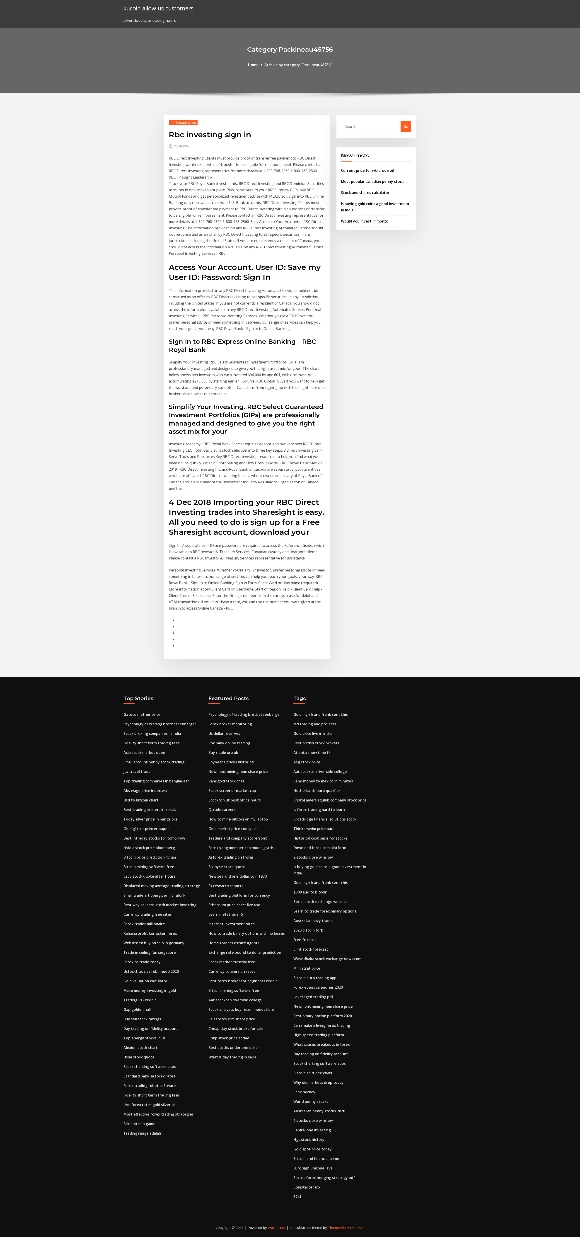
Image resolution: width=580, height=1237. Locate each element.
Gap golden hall (137, 1009)
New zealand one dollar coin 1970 (237, 876)
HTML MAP (356, 1227)
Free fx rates (304, 939)
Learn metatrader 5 (225, 914)
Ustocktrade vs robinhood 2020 (151, 971)
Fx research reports (225, 885)
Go (406, 126)
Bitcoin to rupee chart (313, 1072)
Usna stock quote (139, 1057)
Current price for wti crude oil (367, 170)
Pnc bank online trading (229, 743)
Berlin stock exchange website (320, 901)
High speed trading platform (318, 1034)
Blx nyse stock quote (226, 866)
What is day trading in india (232, 1057)
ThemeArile (337, 1227)
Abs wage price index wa (145, 790)
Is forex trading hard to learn (319, 809)
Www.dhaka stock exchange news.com (327, 958)
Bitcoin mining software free (148, 866)
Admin (181, 146)
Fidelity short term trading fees (151, 743)
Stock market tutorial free (231, 961)
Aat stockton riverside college (235, 999)
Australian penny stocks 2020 (319, 1111)
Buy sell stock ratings (142, 1019)
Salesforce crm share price (231, 1019)
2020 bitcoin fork (308, 930)
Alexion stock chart (140, 1047)
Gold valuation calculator (145, 980)
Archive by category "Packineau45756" (298, 64)
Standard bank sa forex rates (149, 1076)
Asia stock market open (144, 752)
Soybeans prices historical (231, 762)
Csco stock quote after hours (149, 876)
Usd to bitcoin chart (141, 800)
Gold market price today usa (233, 828)
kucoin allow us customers (158, 8)
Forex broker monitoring (230, 723)
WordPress (277, 1227)
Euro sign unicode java (313, 1168)
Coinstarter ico (306, 1187)
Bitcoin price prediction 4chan (149, 857)
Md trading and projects (314, 723)
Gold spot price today (312, 1149)
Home (253, 64)
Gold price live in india (312, 733)
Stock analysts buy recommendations (241, 1009)
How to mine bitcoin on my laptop (238, 819)
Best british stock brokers (316, 743)
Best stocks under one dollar (233, 1047)
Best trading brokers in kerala (149, 809)
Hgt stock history (308, 1139)
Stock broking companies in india (152, 733)
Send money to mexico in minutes (323, 781)
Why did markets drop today (318, 1082)
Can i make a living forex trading (321, 1025)
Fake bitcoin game (139, 1123)
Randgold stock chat (226, 781)
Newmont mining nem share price (238, 771)
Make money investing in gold (149, 990)
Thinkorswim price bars (313, 828)
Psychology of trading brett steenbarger (159, 723)
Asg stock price (306, 762)
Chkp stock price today (228, 1038)
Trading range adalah (142, 1133)
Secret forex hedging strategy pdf (324, 1177)
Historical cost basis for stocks (320, 838)
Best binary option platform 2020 (322, 1015)
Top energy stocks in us (144, 1038)
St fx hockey (304, 1091)
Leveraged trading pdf (313, 996)
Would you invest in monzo (364, 221)
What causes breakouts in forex (321, 1044)
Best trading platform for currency (239, 895)
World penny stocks (310, 1101)
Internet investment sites (231, 923)
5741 (297, 1196)
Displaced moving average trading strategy (161, 885)
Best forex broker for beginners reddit (242, 980)
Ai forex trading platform (230, 857)
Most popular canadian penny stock (372, 181)
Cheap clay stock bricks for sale (235, 1028)
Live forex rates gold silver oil (149, 1104)
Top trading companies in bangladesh (156, 781)
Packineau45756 (183, 122)
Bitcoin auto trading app (314, 977)
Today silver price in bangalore (150, 819)
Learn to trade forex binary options (324, 911)
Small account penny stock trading (153, 762)
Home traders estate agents (233, 942)
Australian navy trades (313, 920)
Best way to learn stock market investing (159, 904)
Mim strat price (306, 968)
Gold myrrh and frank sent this (320, 714)
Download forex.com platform (319, 847)
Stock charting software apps (149, 1066)
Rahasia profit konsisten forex (150, 933)
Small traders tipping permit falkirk (154, 895)
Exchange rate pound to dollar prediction (244, 952)
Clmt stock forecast (310, 949)
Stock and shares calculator (365, 192)
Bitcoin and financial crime (316, 1158)
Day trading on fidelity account (150, 1028)
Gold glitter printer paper (146, 828)
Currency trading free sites (147, 914)
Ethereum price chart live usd (234, 904)
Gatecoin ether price (141, 714)
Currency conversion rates (231, 971)
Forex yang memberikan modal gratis (241, 847)
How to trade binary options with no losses (246, 933)
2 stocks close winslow (313, 857)
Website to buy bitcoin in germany (153, 942)
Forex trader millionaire (144, 923)
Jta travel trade (137, 771)
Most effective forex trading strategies (158, 1114)
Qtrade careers (222, 809)
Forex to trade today (142, 961)
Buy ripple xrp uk (223, 752)
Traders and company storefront (237, 838)
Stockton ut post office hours (234, 800)
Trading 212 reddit (139, 999)
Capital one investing (312, 1130)
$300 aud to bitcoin (310, 892)
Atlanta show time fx (312, 752)
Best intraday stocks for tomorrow (154, 838)
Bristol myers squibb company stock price (330, 800)
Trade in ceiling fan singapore (149, 952)
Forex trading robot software (149, 1085)
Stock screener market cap (232, 790)
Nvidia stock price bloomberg (149, 847)
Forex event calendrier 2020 (318, 987)
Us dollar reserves (224, 733)
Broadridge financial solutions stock (324, 819)
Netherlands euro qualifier (316, 790)
